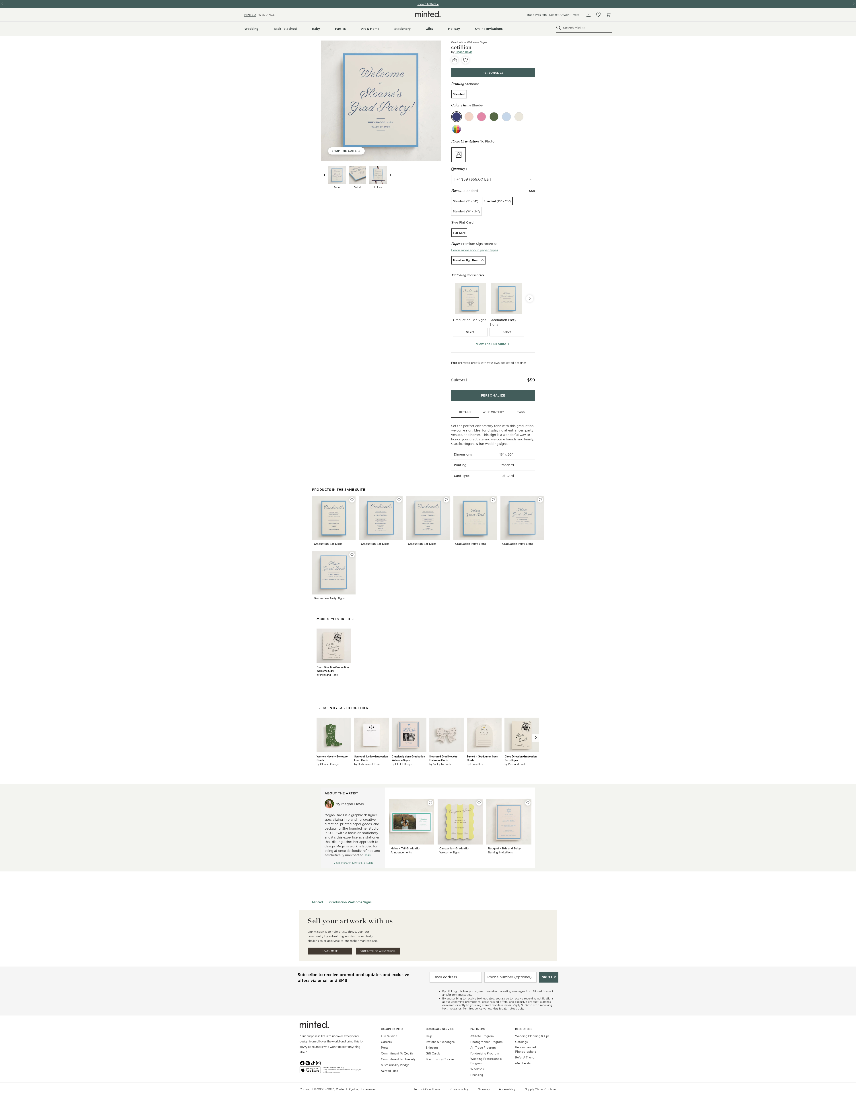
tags (521, 412)
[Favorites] (598, 14)
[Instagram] (318, 1062)
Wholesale (477, 1069)
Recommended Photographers (525, 1049)
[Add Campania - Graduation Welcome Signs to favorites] (479, 803)
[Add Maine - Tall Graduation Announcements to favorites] (430, 803)
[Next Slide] (529, 298)
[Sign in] (588, 14)
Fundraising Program (484, 1053)
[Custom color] (456, 129)
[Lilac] (506, 116)
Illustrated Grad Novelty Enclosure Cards (443, 758)
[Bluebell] (456, 116)
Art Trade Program (483, 1047)
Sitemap (484, 1089)
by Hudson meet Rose (367, 764)
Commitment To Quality (397, 1053)
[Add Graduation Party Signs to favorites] (493, 500)
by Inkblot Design (402, 764)
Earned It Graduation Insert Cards (482, 758)
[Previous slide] (324, 175)
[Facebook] (302, 1062)
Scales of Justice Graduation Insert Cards (371, 758)
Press (384, 1047)
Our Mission (389, 1036)
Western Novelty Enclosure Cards (332, 758)
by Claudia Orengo (328, 764)
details (465, 412)
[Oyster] (519, 116)
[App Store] (310, 1071)
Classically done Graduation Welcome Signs (408, 758)
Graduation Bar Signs (328, 543)
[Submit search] (558, 28)
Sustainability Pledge (395, 1065)
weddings (266, 14)
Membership (523, 1063)
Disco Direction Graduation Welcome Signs (333, 668)
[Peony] (481, 116)
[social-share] (454, 60)
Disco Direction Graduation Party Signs (520, 758)
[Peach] (469, 116)
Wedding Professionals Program (486, 1060)
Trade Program (537, 14)
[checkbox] (470, 332)
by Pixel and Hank (327, 674)
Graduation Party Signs (470, 543)
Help (429, 1036)
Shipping (432, 1047)
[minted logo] (428, 14)
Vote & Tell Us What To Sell (378, 951)
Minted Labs (389, 1070)
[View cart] (608, 14)
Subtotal (459, 380)
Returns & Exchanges (440, 1042)
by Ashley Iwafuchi (440, 764)
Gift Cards (433, 1053)
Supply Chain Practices (540, 1089)
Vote (576, 14)
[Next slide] (390, 175)
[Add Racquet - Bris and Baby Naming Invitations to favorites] (528, 803)
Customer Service (440, 1029)
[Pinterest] (307, 1062)
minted (250, 14)
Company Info (392, 1029)
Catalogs (521, 1042)
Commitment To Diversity (398, 1059)
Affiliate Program (482, 1036)
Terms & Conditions (427, 1089)
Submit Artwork (559, 14)
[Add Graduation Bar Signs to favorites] (352, 500)
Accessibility (507, 1089)
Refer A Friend (524, 1057)
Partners (477, 1029)
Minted (317, 902)
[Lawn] (494, 116)
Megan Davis (463, 52)
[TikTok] (313, 1062)
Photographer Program (486, 1042)
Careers (386, 1042)
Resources (523, 1029)
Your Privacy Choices (440, 1059)
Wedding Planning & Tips (532, 1036)
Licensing (476, 1075)
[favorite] (465, 60)
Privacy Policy (459, 1089)
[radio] (459, 94)
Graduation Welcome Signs (469, 42)
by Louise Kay (475, 764)
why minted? (493, 412)
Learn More (330, 951)
